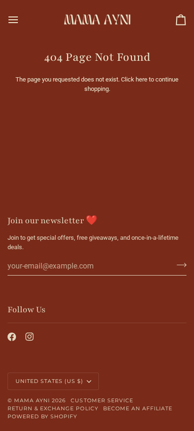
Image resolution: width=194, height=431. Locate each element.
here (141, 79)
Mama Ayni (32, 400)
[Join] (178, 264)
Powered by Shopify (42, 416)
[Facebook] (12, 337)
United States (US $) (50, 381)
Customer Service (102, 400)
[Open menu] (22, 19)
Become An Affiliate (138, 408)
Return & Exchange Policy (53, 408)
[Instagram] (29, 337)
